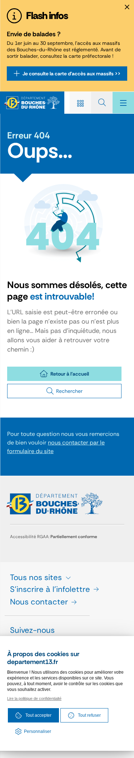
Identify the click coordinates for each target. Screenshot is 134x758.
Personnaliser (37, 731)
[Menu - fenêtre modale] (123, 102)
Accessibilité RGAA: (53, 537)
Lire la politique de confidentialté (34, 698)
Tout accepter (38, 715)
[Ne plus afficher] (127, 7)
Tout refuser (89, 715)
